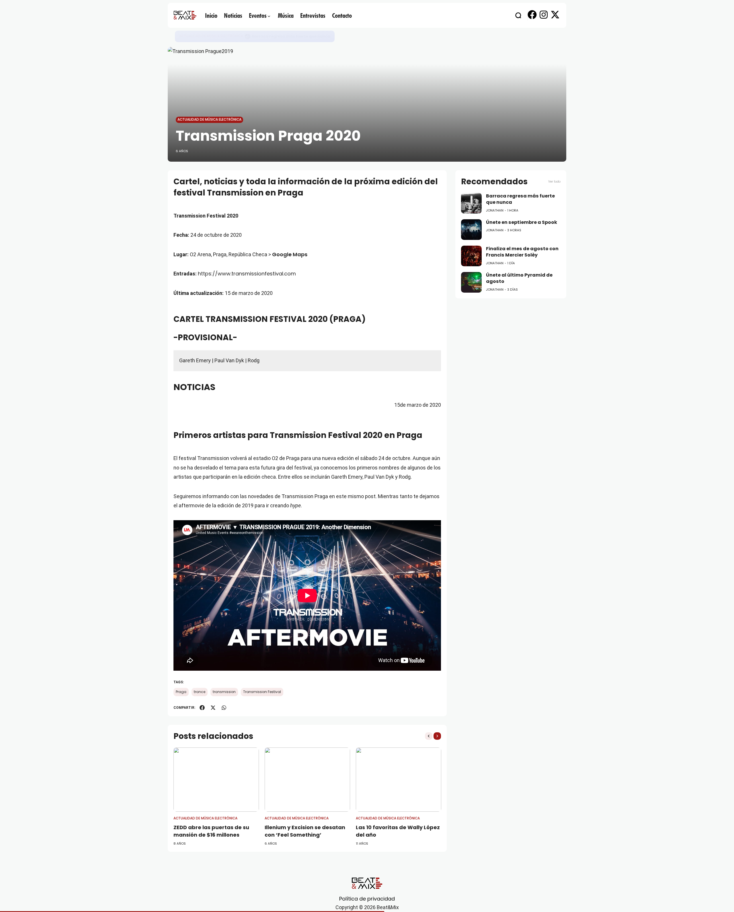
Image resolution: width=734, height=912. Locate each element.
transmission (224, 692)
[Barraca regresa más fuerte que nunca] (471, 203)
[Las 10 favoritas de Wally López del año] (398, 779)
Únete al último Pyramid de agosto (519, 278)
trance (199, 692)
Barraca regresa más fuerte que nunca (520, 199)
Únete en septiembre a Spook (281, 36)
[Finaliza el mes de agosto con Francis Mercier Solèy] (471, 256)
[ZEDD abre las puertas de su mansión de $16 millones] (216, 779)
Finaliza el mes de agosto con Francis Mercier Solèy (522, 252)
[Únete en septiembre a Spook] (247, 36)
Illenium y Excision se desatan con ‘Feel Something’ (305, 831)
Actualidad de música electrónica (211, 36)
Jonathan (494, 210)
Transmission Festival (262, 692)
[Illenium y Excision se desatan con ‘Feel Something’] (307, 779)
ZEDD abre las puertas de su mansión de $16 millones (211, 831)
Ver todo (554, 181)
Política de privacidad (367, 898)
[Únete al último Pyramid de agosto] (471, 282)
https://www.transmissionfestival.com (247, 273)
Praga (181, 692)
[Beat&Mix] (184, 15)
